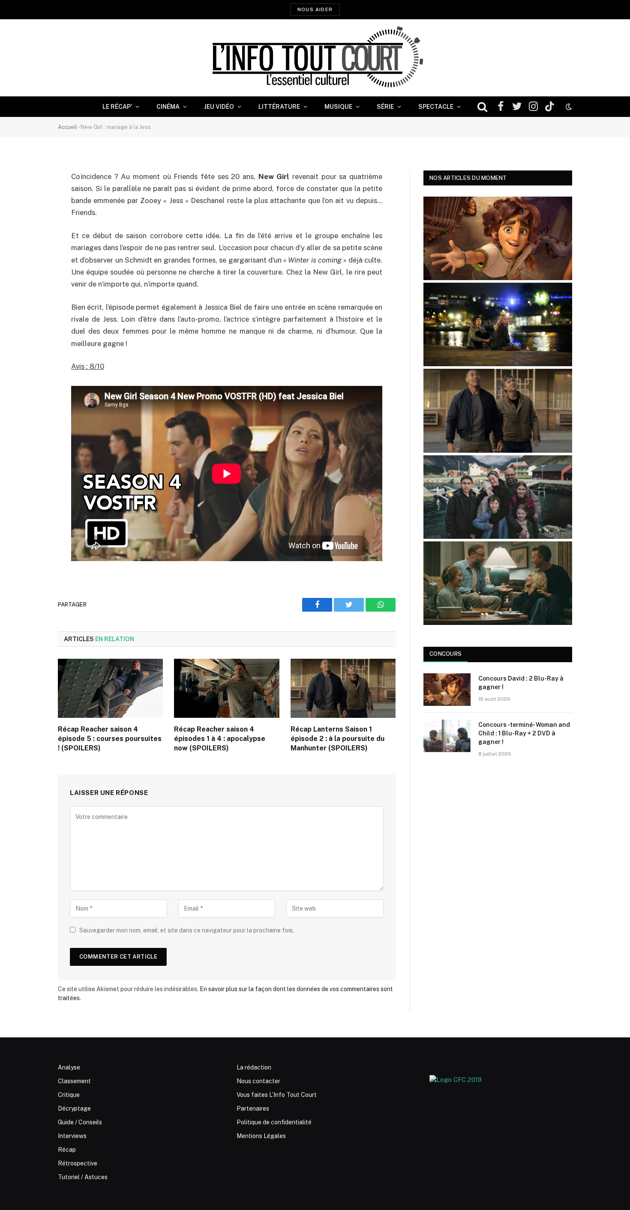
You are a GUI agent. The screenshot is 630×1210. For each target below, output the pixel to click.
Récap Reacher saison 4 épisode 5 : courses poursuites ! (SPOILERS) (110, 738)
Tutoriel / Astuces (83, 1177)
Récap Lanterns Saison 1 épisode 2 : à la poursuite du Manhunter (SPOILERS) (337, 738)
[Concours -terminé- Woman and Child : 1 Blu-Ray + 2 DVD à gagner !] (447, 736)
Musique (338, 106)
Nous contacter (258, 1081)
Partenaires (253, 1108)
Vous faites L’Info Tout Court (277, 1094)
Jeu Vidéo (219, 106)
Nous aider (315, 9)
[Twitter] (27, 220)
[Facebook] (27, 198)
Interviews (72, 1135)
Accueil (67, 127)
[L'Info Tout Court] (315, 57)
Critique (69, 1094)
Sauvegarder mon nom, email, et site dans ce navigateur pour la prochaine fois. (186, 930)
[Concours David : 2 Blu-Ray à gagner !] (447, 689)
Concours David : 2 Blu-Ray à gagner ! (521, 682)
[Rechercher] (482, 107)
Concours (445, 654)
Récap (67, 1149)
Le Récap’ (117, 106)
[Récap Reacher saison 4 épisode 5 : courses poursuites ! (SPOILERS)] (110, 688)
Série (385, 106)
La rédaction (254, 1067)
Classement (74, 1081)
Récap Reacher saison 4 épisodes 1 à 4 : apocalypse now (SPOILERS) (219, 738)
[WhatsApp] (27, 242)
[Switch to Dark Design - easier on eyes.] (568, 106)
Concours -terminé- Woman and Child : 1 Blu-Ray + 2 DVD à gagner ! (524, 733)
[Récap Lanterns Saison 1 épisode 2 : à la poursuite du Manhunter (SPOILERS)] (343, 688)
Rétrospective (77, 1163)
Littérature (279, 106)
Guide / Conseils (80, 1122)
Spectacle (435, 106)
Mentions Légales (261, 1135)
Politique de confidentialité (274, 1122)
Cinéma (168, 106)
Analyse (69, 1067)
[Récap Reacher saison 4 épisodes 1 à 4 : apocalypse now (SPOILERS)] (226, 688)
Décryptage (74, 1108)
